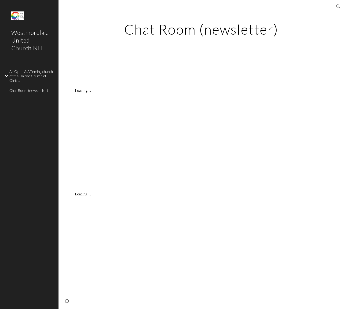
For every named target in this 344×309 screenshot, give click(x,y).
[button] (338, 6)
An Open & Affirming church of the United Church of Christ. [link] (31, 76)
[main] (201, 33)
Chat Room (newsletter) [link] (28, 90)
